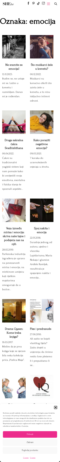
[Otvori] (55, 3)
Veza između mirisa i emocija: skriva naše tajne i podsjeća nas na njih (14, 236)
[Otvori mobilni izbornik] (48, 4)
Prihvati (30, 434)
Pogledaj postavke (30, 450)
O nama (26, 458)
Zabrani (30, 442)
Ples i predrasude (40, 328)
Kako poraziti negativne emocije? (41, 144)
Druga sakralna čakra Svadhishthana (14, 144)
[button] (55, 407)
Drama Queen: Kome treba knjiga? (14, 332)
